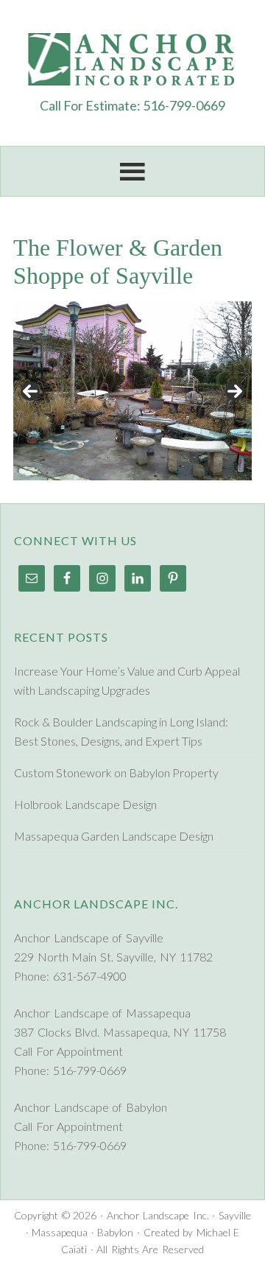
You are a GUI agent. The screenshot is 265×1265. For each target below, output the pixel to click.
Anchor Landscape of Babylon (90, 1107)
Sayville (235, 1215)
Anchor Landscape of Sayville (88, 938)
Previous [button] (30, 391)
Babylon (115, 1232)
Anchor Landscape (132, 59)
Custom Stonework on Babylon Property (116, 772)
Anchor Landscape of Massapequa (102, 1013)
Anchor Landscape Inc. (158, 1215)
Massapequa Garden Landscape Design (113, 836)
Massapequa (60, 1232)
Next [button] (234, 391)
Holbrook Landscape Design (85, 804)
